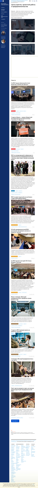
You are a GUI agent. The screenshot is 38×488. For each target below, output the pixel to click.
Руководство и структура (13, 447)
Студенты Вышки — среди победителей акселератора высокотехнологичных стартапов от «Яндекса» (21, 118)
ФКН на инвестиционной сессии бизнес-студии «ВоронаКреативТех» (21, 197)
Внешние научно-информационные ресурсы (23, 460)
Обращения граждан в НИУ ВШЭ (13, 458)
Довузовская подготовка (18, 447)
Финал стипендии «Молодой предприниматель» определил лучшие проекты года (21, 298)
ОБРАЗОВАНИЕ (18, 444)
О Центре (2, 7)
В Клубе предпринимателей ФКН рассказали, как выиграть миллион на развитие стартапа (21, 231)
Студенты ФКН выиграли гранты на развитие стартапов (20, 330)
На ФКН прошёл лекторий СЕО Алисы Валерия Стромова (21, 261)
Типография (27, 451)
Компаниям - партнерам (3, 10)
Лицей (17, 445)
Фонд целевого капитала (12, 461)
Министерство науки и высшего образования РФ (33, 448)
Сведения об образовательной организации (13, 473)
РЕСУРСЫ (27, 444)
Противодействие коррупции (13, 463)
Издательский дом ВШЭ (28, 447)
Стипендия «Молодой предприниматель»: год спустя (22, 359)
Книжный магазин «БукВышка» (27, 449)
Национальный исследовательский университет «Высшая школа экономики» (21, 440)
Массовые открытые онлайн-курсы (33, 455)
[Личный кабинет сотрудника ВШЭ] (34, 1)
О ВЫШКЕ (12, 444)
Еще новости (15, 420)
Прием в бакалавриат (17, 450)
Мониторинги (23, 449)
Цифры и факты (13, 445)
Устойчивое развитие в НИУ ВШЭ (12, 449)
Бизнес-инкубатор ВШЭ (17, 462)
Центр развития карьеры (17, 459)
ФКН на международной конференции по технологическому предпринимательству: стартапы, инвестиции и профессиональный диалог (22, 157)
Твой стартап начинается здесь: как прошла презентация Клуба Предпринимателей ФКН (22, 389)
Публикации (27, 455)
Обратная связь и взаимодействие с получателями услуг (18, 468)
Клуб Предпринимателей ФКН (4, 16)
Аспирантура (18, 455)
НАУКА (22, 444)
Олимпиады (17, 448)
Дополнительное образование (18, 457)
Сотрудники (3, 19)
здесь (19, 484)
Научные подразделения (23, 446)
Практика (2, 13)
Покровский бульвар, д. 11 (4, 25)
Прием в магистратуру (18, 454)
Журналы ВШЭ (28, 454)
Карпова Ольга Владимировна (3, 38)
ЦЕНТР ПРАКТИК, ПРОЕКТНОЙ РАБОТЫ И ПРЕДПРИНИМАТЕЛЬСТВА (5, 4)
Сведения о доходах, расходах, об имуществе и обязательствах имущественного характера (13, 468)
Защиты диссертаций (23, 453)
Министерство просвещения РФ (33, 452)
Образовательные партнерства (18, 465)
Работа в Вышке (13, 481)
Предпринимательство (17, 45)
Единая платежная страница (12, 479)
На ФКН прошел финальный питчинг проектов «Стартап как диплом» (20, 83)
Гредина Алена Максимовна (3, 47)
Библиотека (27, 445)
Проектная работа (16, 32)
